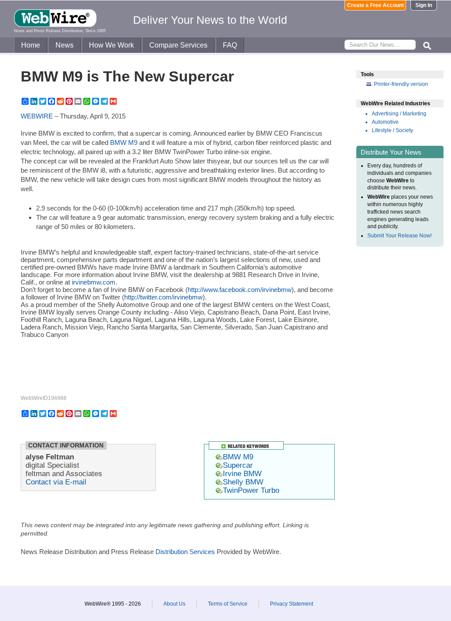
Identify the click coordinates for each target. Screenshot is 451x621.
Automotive (385, 122)
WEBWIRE (37, 116)
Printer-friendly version (401, 84)
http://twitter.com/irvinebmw (163, 297)
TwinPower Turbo (251, 490)
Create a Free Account (375, 5)
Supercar (238, 465)
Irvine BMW (242, 473)
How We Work (111, 45)
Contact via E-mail (56, 482)
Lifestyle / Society (392, 130)
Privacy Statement (291, 604)
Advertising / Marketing (399, 114)
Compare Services (178, 45)
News (64, 45)
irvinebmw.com (93, 282)
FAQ (230, 45)
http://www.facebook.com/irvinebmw (240, 289)
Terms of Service (228, 604)
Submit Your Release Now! (399, 236)
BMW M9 (123, 142)
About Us (174, 604)
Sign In (423, 5)
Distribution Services (185, 551)
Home (30, 45)
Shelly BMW (243, 482)
